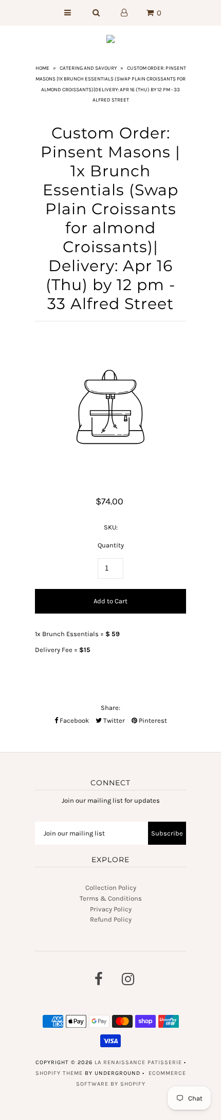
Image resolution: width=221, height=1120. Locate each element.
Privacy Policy (111, 909)
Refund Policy (111, 919)
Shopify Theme (59, 1073)
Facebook (73, 720)
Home (42, 68)
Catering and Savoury (88, 68)
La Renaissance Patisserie (138, 1062)
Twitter (113, 720)
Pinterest (152, 720)
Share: (110, 707)
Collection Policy (110, 887)
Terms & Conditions (111, 898)
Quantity (111, 545)
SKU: (111, 527)
